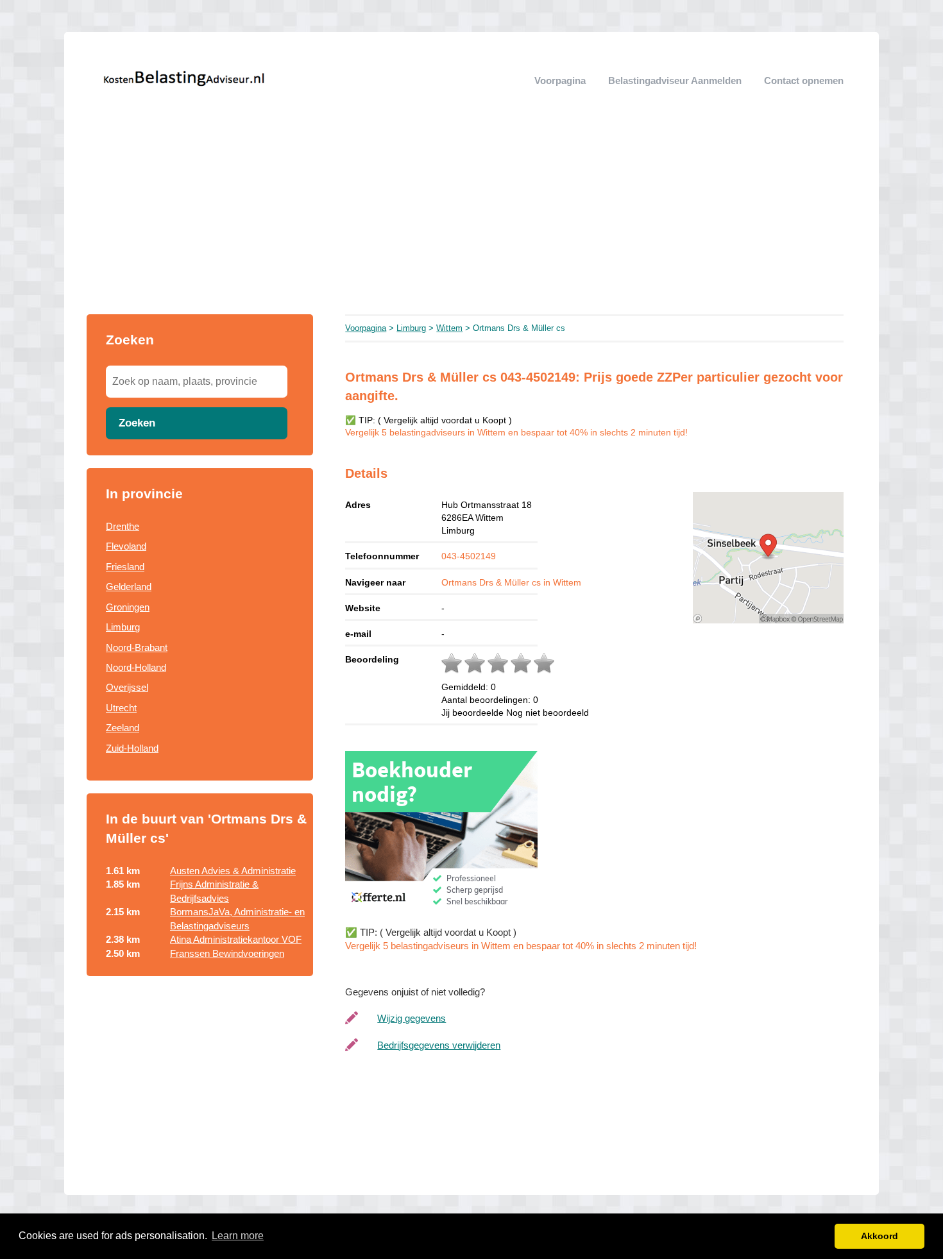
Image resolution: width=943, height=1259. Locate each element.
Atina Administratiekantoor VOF (236, 939)
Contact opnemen (804, 80)
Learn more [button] (238, 1235)
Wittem (449, 328)
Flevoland (126, 546)
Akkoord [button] (879, 1236)
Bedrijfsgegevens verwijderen (438, 1045)
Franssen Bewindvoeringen (227, 953)
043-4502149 (468, 556)
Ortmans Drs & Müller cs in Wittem (511, 582)
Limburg (123, 626)
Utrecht (121, 707)
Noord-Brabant (136, 647)
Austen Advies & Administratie (233, 870)
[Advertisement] (471, 218)
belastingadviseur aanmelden (675, 80)
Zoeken (137, 422)
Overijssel (127, 687)
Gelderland (128, 586)
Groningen (127, 607)
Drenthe (122, 526)
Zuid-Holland (132, 748)
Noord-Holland (136, 667)
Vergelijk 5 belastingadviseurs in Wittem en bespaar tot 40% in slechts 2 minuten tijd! (516, 432)
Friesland (125, 566)
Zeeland (122, 727)
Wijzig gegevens (411, 1018)
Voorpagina (560, 80)
